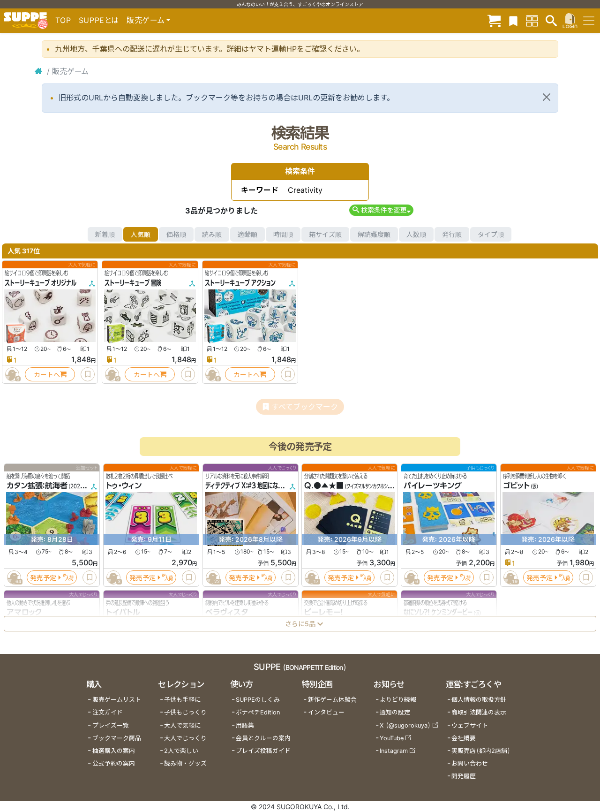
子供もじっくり (185, 712)
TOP (63, 20)
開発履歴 (463, 776)
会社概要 (463, 738)
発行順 (452, 234)
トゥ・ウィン (124, 486)
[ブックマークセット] (513, 20)
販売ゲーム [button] (146, 20)
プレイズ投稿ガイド (263, 750)
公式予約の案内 (113, 763)
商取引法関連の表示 (478, 712)
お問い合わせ (469, 763)
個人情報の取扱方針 (478, 699)
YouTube (392, 738)
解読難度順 (374, 234)
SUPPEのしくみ (258, 699)
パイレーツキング (433, 486)
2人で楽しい (181, 750)
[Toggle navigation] (588, 20)
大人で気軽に (182, 725)
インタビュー (326, 712)
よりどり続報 (398, 699)
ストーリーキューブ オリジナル (40, 283)
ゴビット (516, 486)
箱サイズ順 (325, 234)
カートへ (47, 375)
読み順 (212, 234)
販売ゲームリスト (116, 699)
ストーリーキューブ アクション (240, 283)
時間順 (283, 234)
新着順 (105, 234)
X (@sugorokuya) (405, 725)
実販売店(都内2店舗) (480, 750)
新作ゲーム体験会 (332, 699)
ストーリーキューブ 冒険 (133, 283)
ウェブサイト (469, 725)
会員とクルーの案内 (263, 738)
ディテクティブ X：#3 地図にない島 (246, 486)
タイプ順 (491, 234)
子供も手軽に (182, 699)
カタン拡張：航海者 (37, 486)
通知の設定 (395, 712)
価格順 (176, 234)
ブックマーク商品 (116, 738)
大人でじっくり (185, 738)
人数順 (416, 234)
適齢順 (247, 234)
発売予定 (43, 578)
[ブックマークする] (88, 374)
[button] (381, 210)
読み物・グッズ (185, 763)
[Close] (546, 97)
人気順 (140, 234)
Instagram (394, 750)
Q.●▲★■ (324, 486)
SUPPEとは (99, 20)
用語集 (245, 725)
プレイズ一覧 (110, 725)
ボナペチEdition (258, 712)
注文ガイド (107, 712)
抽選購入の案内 (113, 750)
